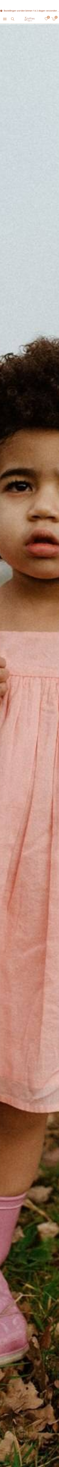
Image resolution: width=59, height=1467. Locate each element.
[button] (4, 19)
